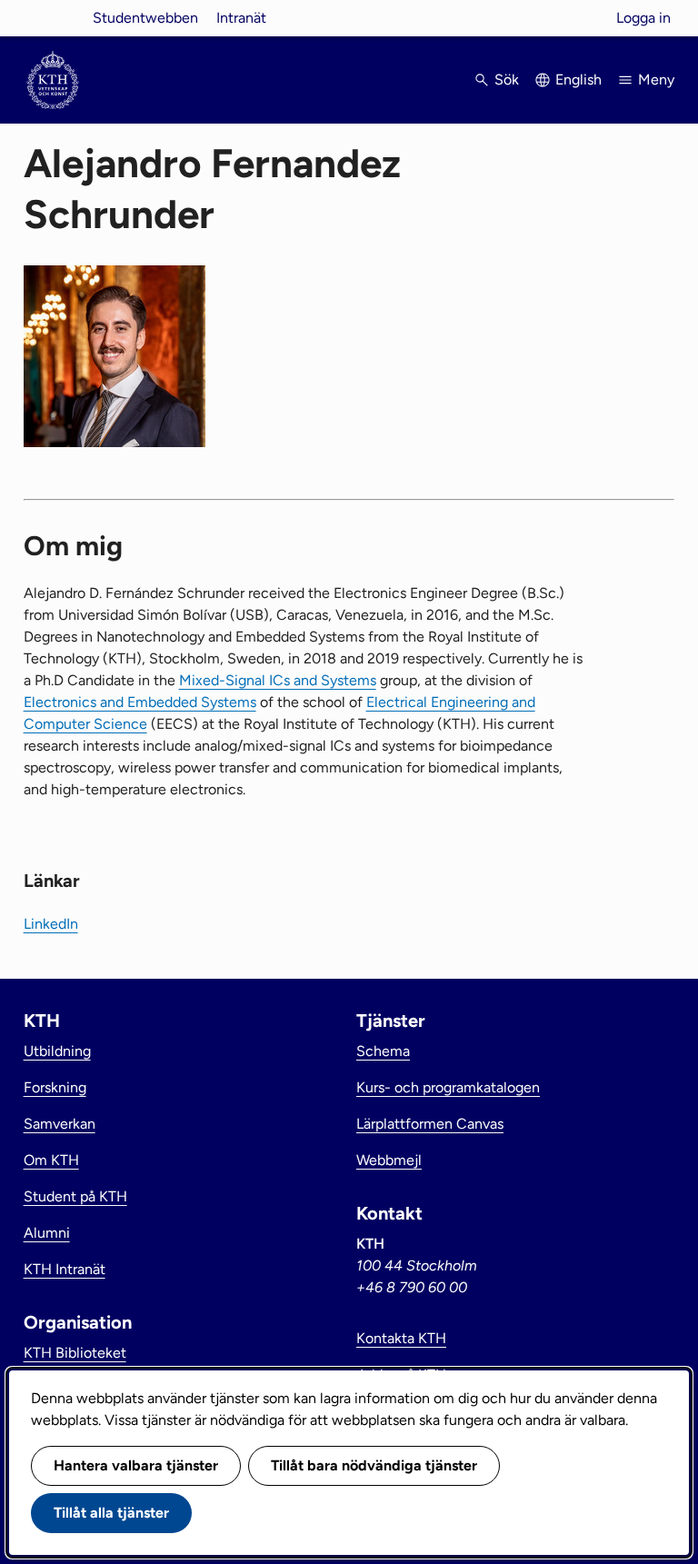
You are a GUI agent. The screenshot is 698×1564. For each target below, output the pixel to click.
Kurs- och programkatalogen (448, 1087)
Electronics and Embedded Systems (140, 702)
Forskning (55, 1087)
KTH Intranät (64, 1269)
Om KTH (51, 1160)
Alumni (47, 1232)
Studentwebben (145, 17)
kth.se (53, 17)
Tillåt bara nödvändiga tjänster (374, 1465)
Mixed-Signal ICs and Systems (277, 680)
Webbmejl (389, 1160)
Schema (383, 1051)
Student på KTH (75, 1196)
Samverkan (59, 1123)
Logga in (643, 17)
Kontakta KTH (401, 1338)
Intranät (241, 17)
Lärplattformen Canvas (430, 1123)
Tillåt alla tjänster (111, 1512)
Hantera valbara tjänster (136, 1465)
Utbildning (57, 1051)
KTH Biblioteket (75, 1352)
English (578, 79)
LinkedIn (51, 923)
